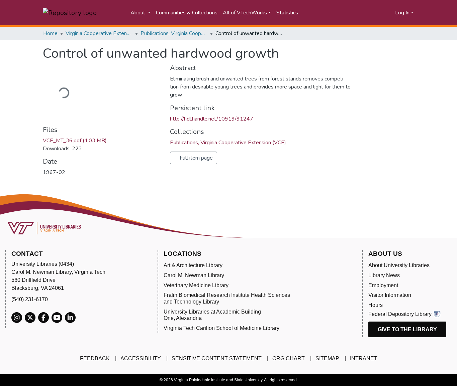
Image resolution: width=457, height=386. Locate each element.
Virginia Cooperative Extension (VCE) (99, 33)
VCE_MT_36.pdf (75, 140)
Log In (402, 12)
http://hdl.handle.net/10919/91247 (211, 119)
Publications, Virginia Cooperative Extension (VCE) (174, 33)
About (138, 12)
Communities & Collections (186, 12)
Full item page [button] (195, 158)
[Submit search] (331, 13)
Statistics (287, 12)
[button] (364, 13)
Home (50, 33)
